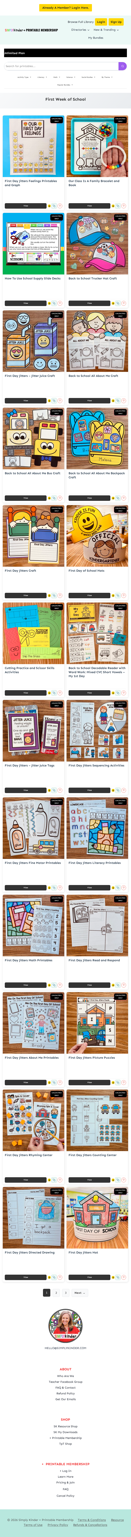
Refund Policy (65, 1393)
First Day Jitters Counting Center (93, 1155)
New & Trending (104, 29)
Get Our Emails (65, 1399)
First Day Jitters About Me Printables (32, 1058)
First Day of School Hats (86, 570)
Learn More (65, 1476)
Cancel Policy (65, 1495)
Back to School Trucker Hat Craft (93, 278)
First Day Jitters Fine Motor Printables (33, 863)
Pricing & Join (65, 1482)
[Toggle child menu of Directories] (88, 30)
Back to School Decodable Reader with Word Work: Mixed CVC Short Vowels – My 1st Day (97, 672)
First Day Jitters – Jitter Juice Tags (29, 765)
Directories (78, 29)
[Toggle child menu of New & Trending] (117, 30)
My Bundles (95, 37)
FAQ (65, 1489)
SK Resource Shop (65, 1426)
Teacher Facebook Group (65, 1381)
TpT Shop (65, 1443)
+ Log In (65, 1471)
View (26, 206)
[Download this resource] (49, 206)
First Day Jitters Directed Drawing (30, 1252)
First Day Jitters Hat (83, 1252)
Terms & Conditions (92, 1520)
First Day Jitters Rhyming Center (28, 1155)
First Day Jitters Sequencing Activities (96, 765)
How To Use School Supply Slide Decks (33, 278)
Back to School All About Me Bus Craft (32, 473)
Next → (80, 1292)
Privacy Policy (58, 1525)
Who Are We (65, 1376)
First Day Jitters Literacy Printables (95, 863)
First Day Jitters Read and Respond (94, 960)
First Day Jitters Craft (20, 570)
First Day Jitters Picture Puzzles (92, 1058)
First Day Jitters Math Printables (28, 960)
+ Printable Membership (65, 1438)
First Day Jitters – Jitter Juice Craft (30, 376)
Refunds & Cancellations (90, 1525)
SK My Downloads (65, 1432)
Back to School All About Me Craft (93, 376)
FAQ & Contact (65, 1387)
